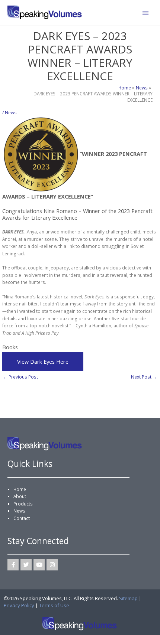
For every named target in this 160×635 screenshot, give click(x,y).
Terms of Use (54, 605)
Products (23, 504)
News (11, 112)
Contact (21, 518)
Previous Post (20, 377)
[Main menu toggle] (145, 13)
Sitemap (128, 598)
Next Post (144, 377)
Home (19, 489)
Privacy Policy (19, 605)
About (19, 496)
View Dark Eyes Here (42, 361)
